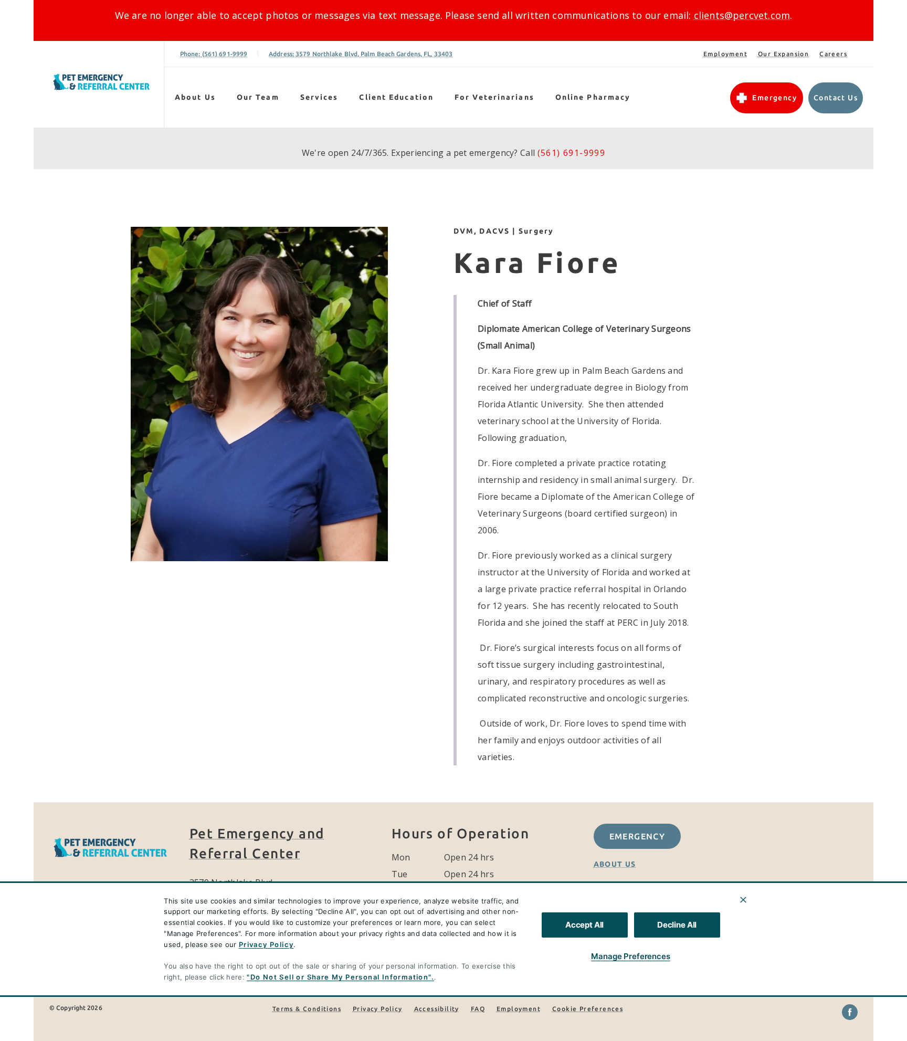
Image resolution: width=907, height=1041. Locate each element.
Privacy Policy (266, 944)
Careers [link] (833, 53)
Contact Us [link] (836, 97)
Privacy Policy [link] (378, 1008)
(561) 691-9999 (571, 152)
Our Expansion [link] (783, 53)
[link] (101, 82)
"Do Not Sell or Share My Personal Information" (339, 977)
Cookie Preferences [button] (587, 1008)
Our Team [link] (258, 97)
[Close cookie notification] (743, 899)
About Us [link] (615, 864)
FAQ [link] (478, 1008)
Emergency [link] (774, 97)
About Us (195, 97)
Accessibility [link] (436, 1008)
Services (319, 97)
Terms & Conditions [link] (306, 1008)
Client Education (396, 97)
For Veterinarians (494, 97)
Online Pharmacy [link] (593, 97)
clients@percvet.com (742, 15)
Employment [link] (725, 53)
